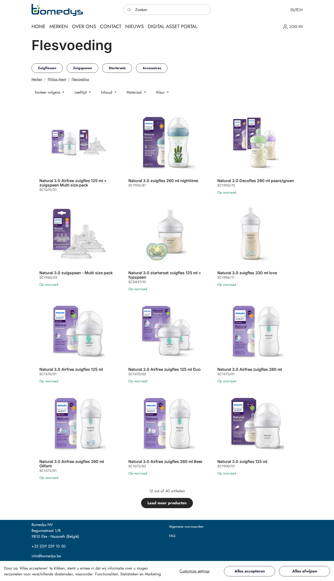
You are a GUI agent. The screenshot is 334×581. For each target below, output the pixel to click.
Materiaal (135, 92)
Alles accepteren (249, 571)
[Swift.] (57, 10)
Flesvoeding (80, 79)
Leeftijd (81, 92)
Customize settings (194, 571)
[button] (296, 10)
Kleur (161, 92)
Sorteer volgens (48, 92)
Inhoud (107, 92)
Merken (37, 79)
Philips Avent (57, 79)
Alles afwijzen (304, 571)
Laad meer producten (167, 503)
